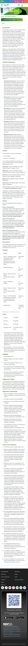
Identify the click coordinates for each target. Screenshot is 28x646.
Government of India (8, 633)
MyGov (2, 582)
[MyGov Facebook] (6, 587)
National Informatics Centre (14, 636)
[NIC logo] (8, 624)
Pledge (16, 574)
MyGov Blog (17, 571)
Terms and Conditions (19, 579)
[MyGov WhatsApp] (17, 587)
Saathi (16, 576)
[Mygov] (4, 5)
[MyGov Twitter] (2, 587)
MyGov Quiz (3, 574)
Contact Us (3, 579)
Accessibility (22, 2)
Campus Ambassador (5, 576)
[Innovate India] (9, 4)
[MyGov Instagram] (13, 587)
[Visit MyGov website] (14, 600)
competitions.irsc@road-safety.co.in (12, 562)
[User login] (22, 5)
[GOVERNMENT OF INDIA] (2, 2)
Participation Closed (9, 19)
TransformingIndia (4, 571)
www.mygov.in (22, 449)
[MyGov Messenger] (24, 587)
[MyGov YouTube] (9, 587)
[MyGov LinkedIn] (20, 587)
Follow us (25, 1)
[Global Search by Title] (18, 5)
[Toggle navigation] (25, 5)
